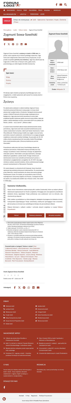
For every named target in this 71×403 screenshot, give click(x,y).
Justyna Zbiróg (30, 254)
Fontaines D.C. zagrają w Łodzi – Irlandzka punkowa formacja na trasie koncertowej (18, 354)
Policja (19, 10)
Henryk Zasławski (22, 250)
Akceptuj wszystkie (55, 215)
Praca (40, 10)
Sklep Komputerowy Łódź (13, 318)
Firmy (25, 10)
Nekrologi (57, 10)
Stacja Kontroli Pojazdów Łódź (15, 321)
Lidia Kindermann (23, 248)
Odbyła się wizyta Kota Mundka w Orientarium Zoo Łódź (16, 339)
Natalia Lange (27, 258)
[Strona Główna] (4, 10)
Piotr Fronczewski (17, 261)
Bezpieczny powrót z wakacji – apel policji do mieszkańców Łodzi (52, 344)
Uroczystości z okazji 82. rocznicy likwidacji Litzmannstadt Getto (52, 349)
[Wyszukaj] (65, 4)
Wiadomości (11, 10)
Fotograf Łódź (42, 312)
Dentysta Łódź (10, 306)
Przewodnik (34, 14)
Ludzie (42, 14)
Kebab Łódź (9, 323)
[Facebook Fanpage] (56, 4)
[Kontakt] (61, 4)
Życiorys (8, 80)
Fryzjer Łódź (9, 315)
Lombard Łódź (10, 309)
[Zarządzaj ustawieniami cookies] (4, 398)
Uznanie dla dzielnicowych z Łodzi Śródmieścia (53, 353)
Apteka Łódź (41, 306)
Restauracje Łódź (43, 321)
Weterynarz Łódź (11, 312)
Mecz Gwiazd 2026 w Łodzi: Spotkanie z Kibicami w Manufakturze (51, 339)
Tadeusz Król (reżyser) (27, 256)
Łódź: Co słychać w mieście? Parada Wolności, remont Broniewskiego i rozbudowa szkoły (20, 344)
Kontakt (39, 371)
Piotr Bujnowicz (17, 258)
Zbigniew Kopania (19, 254)
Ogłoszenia (33, 10)
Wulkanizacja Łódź (43, 318)
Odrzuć (16, 215)
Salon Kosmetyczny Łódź (45, 315)
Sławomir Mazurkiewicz (12, 252)
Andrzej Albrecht (29, 261)
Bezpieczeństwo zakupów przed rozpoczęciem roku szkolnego (20, 349)
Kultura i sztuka (23, 30)
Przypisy (8, 83)
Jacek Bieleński (33, 250)
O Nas (27, 395)
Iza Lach (17, 256)
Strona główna (7, 30)
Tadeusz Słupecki (26, 252)
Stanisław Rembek (10, 250)
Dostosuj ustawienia (35, 215)
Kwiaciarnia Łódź (43, 309)
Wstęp (8, 77)
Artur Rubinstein (35, 248)
